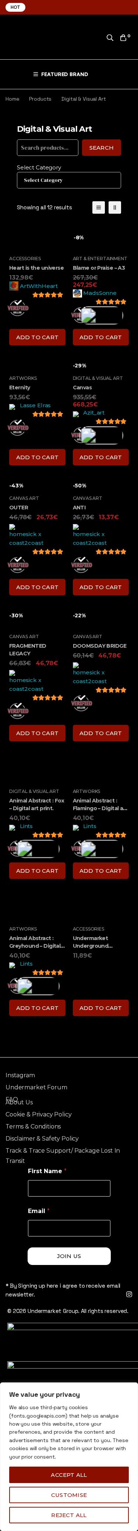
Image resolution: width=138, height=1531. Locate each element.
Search (101, 147)
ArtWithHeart (39, 285)
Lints (26, 826)
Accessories (24, 258)
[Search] (110, 37)
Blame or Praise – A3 (99, 268)
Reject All (68, 1515)
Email (39, 1211)
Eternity (19, 387)
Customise (69, 1494)
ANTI (79, 507)
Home (12, 99)
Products (40, 99)
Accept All (69, 1474)
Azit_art (94, 412)
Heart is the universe (36, 268)
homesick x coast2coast (26, 538)
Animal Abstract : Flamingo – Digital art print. (100, 808)
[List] (98, 207)
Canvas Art (24, 498)
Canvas (82, 387)
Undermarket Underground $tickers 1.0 (91, 946)
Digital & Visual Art (98, 378)
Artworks (23, 378)
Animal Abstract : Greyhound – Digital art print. (34, 946)
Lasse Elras (35, 405)
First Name (47, 1171)
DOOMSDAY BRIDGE (100, 646)
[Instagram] (129, 1294)
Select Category (39, 167)
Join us (69, 1256)
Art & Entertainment (100, 258)
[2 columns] (115, 207)
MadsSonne (100, 292)
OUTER (18, 507)
